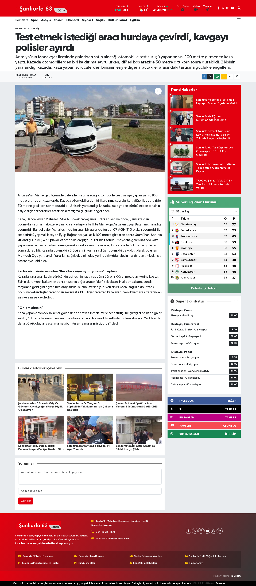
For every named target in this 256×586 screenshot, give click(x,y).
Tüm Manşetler (86, 563)
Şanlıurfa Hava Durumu (91, 556)
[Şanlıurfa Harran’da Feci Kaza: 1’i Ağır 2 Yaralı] (90, 429)
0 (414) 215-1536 (105, 532)
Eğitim (135, 20)
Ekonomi (72, 20)
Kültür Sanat (117, 20)
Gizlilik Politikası (203, 583)
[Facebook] (188, 531)
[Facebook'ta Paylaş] (204, 76)
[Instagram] (201, 531)
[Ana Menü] (239, 20)
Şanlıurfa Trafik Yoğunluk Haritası (207, 556)
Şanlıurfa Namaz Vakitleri (148, 556)
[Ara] (239, 8)
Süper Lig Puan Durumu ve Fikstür (40, 563)
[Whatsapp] (213, 531)
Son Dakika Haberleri (145, 563)
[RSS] (220, 531)
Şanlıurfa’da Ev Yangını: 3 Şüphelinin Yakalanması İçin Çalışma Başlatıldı (90, 406)
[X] (195, 531)
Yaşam (58, 20)
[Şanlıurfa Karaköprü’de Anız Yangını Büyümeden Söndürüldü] (139, 387)
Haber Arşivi (196, 563)
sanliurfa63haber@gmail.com (112, 538)
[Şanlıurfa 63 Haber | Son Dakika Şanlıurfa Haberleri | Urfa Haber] (41, 8)
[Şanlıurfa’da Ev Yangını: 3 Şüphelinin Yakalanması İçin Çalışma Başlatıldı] (90, 387)
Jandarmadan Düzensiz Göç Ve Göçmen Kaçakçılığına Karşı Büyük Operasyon (40, 406)
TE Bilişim (236, 576)
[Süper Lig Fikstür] (236, 301)
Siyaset (87, 20)
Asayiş (46, 20)
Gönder (26, 500)
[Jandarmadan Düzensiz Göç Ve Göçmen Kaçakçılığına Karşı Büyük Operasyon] (41, 387)
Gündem (21, 20)
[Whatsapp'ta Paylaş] (217, 76)
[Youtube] (207, 531)
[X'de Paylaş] (210, 76)
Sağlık (100, 20)
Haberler (20, 28)
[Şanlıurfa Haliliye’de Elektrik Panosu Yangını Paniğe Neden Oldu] (41, 429)
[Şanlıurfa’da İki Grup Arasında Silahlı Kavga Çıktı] (139, 429)
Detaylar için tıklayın (204, 288)
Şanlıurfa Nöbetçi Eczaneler (38, 556)
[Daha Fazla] (224, 76)
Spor (34, 20)
